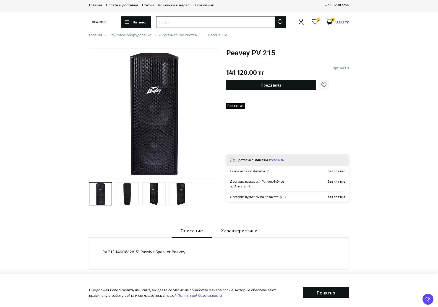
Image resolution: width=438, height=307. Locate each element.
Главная (95, 5)
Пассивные (217, 35)
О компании (203, 5)
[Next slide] (211, 113)
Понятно (326, 292)
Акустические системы (179, 35)
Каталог (140, 22)
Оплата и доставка (122, 5)
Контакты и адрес (173, 5)
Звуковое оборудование (131, 35)
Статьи (148, 5)
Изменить (276, 160)
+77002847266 (337, 5)
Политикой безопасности (199, 295)
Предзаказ (271, 84)
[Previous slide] (96, 113)
